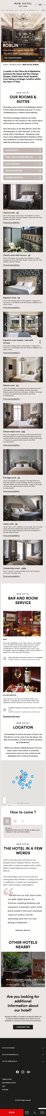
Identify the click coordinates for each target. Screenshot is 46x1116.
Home (5, 65)
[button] (5, 197)
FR (36, 5)
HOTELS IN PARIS (8, 1048)
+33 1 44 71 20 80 (10, 53)
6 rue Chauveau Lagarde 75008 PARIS (18, 50)
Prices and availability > (11, 222)
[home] (23, 5)
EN (40, 5)
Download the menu (11, 716)
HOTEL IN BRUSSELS (9, 1061)
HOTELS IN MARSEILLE (10, 1054)
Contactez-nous (26, 53)
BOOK (12, 1113)
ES (44, 5)
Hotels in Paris (15, 65)
